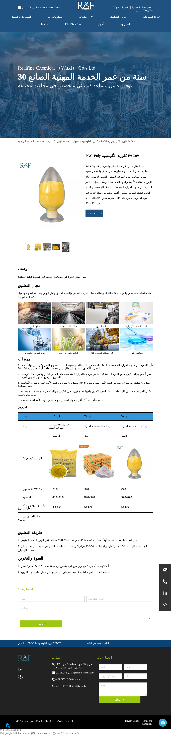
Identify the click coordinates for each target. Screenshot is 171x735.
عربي (138, 10)
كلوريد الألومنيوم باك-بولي (85, 141)
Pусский (136, 7)
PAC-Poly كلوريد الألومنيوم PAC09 (118, 141)
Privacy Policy (132, 721)
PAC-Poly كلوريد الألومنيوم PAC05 (44, 643)
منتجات (83, 16)
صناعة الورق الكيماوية (58, 141)
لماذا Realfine (73, 24)
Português (146, 7)
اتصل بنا (125, 24)
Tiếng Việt (148, 10)
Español (126, 7)
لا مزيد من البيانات (94, 643)
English (116, 7)
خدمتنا (44, 24)
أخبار (101, 24)
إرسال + (41, 623)
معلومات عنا (55, 16)
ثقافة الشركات (151, 16)
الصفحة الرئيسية (21, 16)
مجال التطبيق (118, 16)
